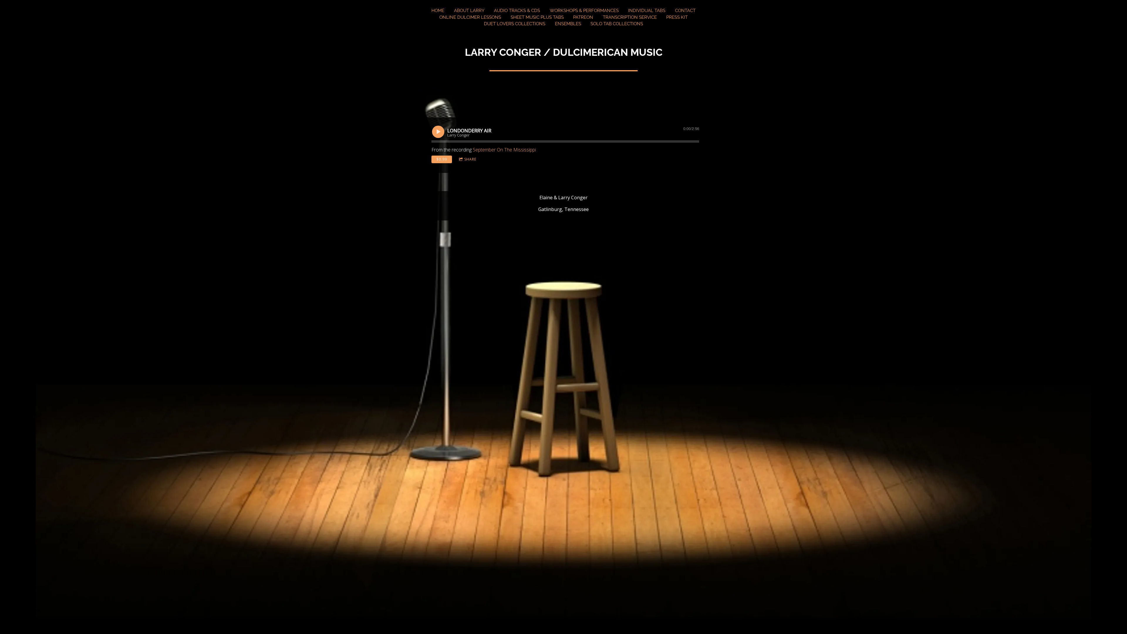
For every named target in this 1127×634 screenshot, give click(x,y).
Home (437, 10)
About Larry (469, 10)
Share (470, 159)
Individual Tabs (646, 10)
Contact (685, 10)
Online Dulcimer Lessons (470, 17)
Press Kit (677, 17)
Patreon (583, 17)
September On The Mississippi (504, 149)
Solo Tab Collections (617, 23)
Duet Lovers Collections (514, 23)
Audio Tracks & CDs (517, 10)
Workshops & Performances (584, 10)
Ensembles (568, 23)
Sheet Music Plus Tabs (537, 17)
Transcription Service (630, 17)
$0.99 (441, 159)
